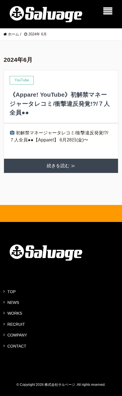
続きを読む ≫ (61, 165)
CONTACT (16, 346)
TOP (11, 291)
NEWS (13, 302)
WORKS (14, 313)
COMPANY (17, 335)
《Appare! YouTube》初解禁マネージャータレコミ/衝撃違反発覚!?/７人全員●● (60, 103)
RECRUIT (16, 324)
